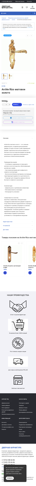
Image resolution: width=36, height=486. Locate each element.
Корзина (32, 8)
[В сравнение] (27, 35)
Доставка (6, 229)
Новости (4, 429)
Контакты (29, 1)
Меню (4, 13)
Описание (5, 138)
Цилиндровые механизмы (25, 412)
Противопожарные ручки (8, 414)
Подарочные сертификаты (25, 424)
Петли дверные (5, 407)
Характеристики (7, 221)
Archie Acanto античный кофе (11, 266)
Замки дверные (6, 405)
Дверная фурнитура (7, 7)
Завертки (21, 405)
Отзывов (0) (6, 225)
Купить (15, 104)
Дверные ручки (6, 403)
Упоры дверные (23, 410)
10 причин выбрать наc (8, 427)
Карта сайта (22, 431)
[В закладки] (31, 35)
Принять (10, 478)
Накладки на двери (24, 403)
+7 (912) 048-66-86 (7, 1)
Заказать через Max (19, 122)
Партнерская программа (25, 427)
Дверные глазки (23, 407)
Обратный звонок (19, 1)
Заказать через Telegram (19, 117)
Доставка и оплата (7, 424)
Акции (20, 429)
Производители (23, 422)
